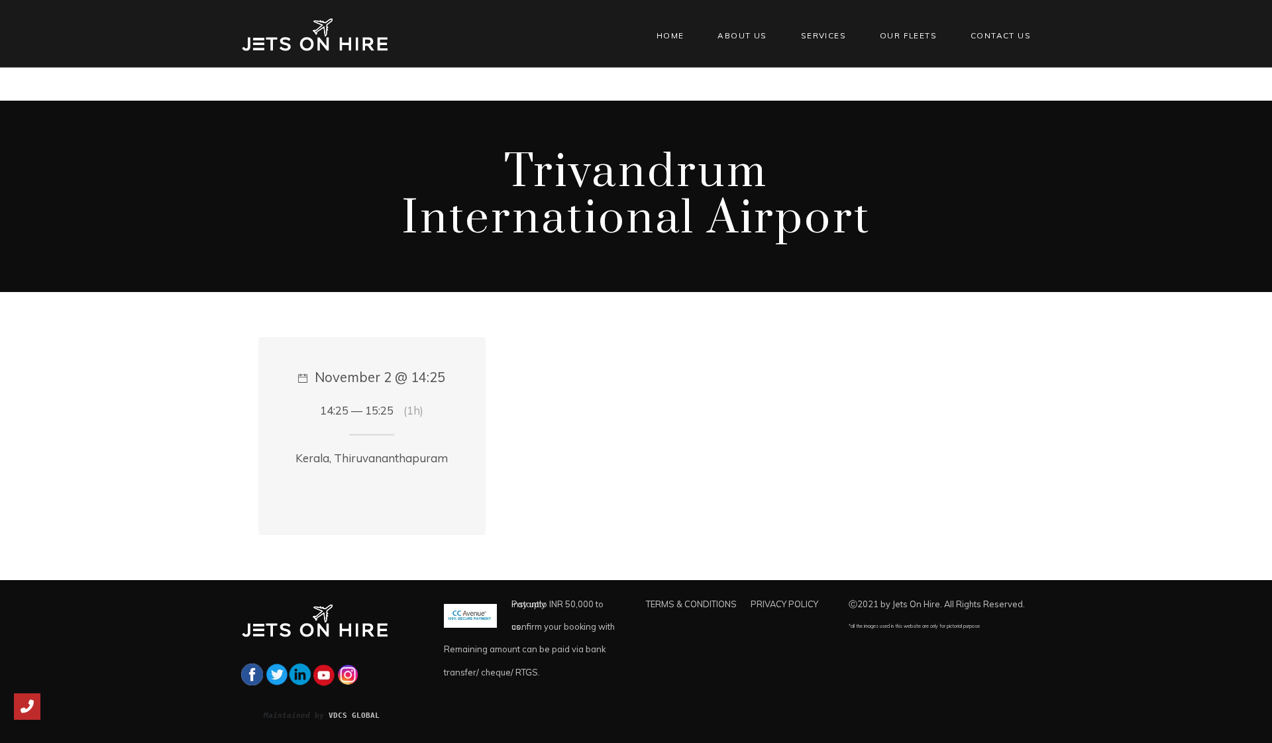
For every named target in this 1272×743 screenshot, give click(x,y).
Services (823, 35)
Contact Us (1001, 35)
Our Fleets (908, 35)
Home (670, 35)
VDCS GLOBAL (354, 715)
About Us (742, 35)
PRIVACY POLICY (784, 604)
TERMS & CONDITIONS (691, 604)
